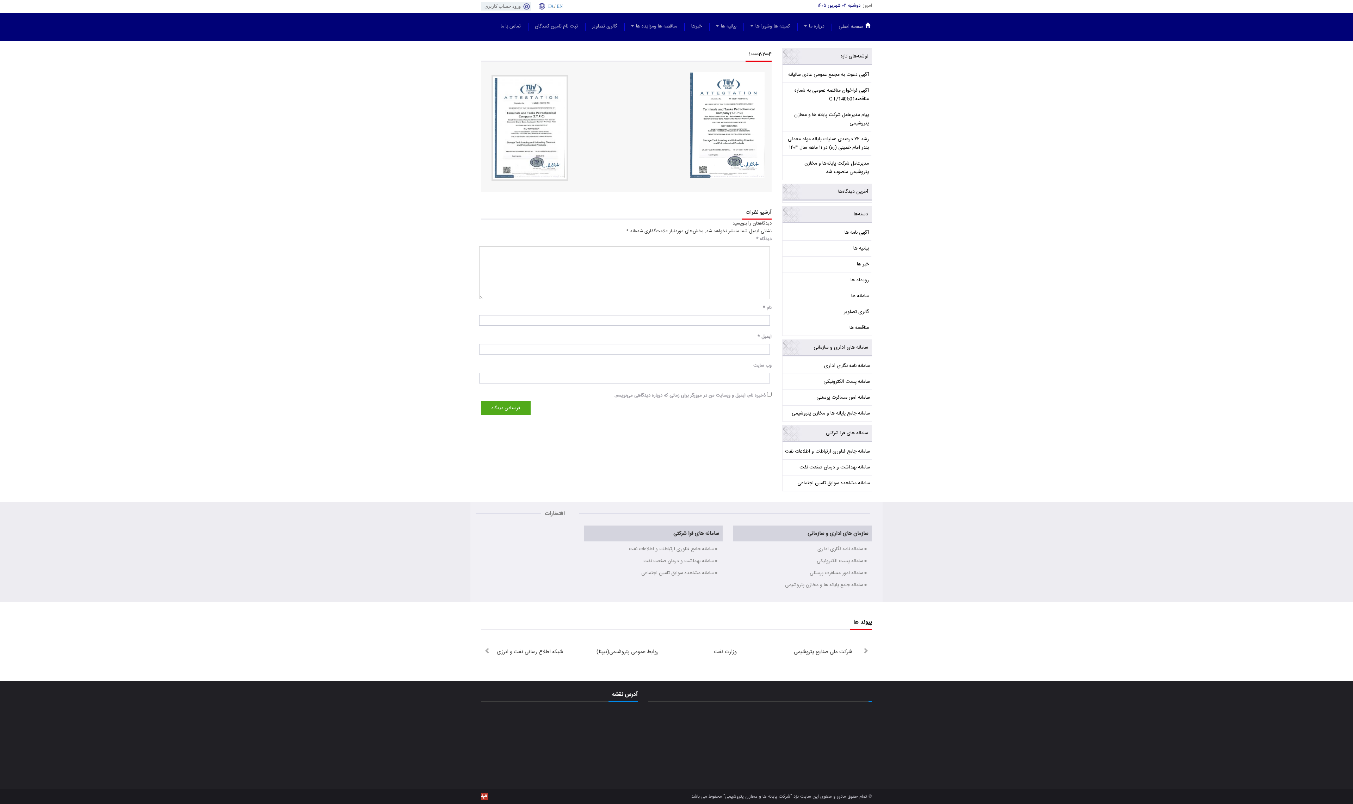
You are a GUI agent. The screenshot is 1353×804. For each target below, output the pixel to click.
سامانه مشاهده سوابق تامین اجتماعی (833, 483)
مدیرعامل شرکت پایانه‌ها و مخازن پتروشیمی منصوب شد (836, 167)
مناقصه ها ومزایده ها (656, 26)
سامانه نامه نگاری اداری (847, 366)
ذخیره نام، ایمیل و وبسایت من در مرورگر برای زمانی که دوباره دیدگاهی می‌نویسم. (690, 395)
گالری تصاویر (604, 26)
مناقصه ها (859, 328)
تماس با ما (511, 26)
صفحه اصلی (851, 27)
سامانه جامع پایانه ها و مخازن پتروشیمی (831, 413)
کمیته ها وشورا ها (772, 26)
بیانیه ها (727, 26)
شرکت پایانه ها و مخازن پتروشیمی (757, 796)
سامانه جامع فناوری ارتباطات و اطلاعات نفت (827, 451)
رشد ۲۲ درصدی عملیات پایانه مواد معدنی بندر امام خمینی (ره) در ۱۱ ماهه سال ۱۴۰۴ (828, 143)
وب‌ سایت (762, 365)
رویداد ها (860, 280)
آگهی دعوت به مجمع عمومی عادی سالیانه (828, 74)
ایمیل (765, 336)
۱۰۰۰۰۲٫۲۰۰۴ (760, 54)
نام (767, 308)
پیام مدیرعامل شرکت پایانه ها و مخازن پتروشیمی (831, 119)
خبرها (696, 26)
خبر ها (863, 264)
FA (550, 6)
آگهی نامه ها (857, 232)
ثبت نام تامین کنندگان (556, 26)
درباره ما (816, 26)
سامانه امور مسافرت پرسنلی (843, 397)
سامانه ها (860, 296)
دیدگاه (764, 239)
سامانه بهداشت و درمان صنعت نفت (834, 467)
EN (560, 6)
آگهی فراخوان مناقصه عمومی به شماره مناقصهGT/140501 (832, 94)
